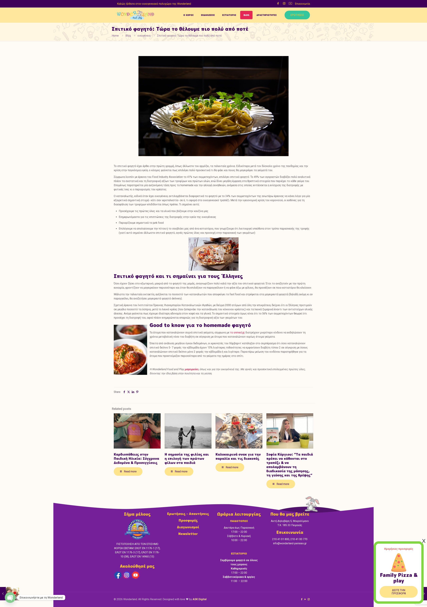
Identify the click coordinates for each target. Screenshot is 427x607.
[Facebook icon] (301, 599)
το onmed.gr (237, 332)
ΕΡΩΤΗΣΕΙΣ (297, 15)
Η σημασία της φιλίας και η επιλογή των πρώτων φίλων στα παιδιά (187, 458)
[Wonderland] (135, 15)
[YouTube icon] (305, 599)
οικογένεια (143, 35)
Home (115, 35)
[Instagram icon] (308, 599)
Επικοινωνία (302, 3)
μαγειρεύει (191, 369)
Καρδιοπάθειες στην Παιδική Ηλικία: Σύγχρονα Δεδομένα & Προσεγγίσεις (136, 458)
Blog (128, 35)
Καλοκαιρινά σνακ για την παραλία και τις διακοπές (238, 456)
